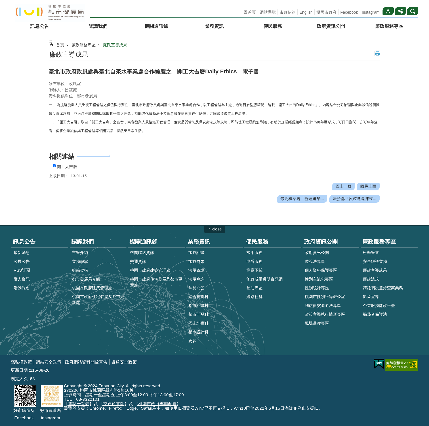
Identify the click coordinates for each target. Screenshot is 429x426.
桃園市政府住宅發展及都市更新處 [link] (98, 299)
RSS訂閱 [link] (22, 270)
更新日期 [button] (19, 370)
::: (1, 6)
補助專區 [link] (254, 288)
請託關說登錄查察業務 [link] (383, 288)
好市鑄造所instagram (50, 414)
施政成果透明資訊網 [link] (264, 279)
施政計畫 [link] (196, 252)
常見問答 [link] (196, 288)
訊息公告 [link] (39, 26)
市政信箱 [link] (288, 12)
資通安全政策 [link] (124, 362)
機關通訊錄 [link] (156, 26)
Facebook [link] (349, 12)
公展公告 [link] (22, 261)
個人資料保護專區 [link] (321, 270)
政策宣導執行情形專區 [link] (325, 314)
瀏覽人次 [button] (19, 378)
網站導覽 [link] (268, 12)
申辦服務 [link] (254, 261)
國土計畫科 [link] (198, 323)
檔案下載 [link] (254, 270)
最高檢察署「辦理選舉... (302, 198)
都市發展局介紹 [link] (86, 279)
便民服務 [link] (272, 26)
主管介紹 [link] (80, 252)
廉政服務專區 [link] (389, 26)
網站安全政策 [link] (48, 362)
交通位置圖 (113, 403)
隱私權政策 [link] (21, 362)
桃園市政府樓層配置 (157, 403)
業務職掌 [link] (80, 261)
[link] (379, 364)
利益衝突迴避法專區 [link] (323, 305)
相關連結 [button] (62, 156)
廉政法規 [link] (371, 279)
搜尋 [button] (412, 11)
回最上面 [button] (368, 186)
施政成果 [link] (196, 261)
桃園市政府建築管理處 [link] (92, 288)
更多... (194, 341)
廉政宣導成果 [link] (115, 45)
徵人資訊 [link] (22, 279)
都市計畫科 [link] (198, 305)
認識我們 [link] (98, 26)
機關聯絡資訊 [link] (142, 252)
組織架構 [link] (80, 270)
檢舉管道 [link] (371, 252)
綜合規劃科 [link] (198, 296)
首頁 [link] (60, 45)
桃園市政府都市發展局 (50, 13)
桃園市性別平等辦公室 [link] (325, 296)
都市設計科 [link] (198, 332)
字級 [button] (388, 11)
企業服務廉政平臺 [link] (379, 305)
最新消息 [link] (22, 252)
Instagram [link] (371, 12)
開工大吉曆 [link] (67, 166)
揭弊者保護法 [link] (375, 314)
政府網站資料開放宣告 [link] (86, 362)
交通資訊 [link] (138, 261)
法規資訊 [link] (196, 270)
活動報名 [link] (22, 288)
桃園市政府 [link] (326, 12)
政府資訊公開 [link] (331, 26)
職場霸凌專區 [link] (317, 323)
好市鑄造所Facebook (24, 414)
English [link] (306, 12)
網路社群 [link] (254, 296)
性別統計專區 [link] (317, 288)
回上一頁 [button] (343, 186)
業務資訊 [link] (214, 26)
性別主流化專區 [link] (319, 279)
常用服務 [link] (254, 252)
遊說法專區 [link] (315, 261)
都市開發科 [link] (198, 314)
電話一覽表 (78, 403)
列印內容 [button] (377, 53)
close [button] (217, 229)
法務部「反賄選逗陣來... (354, 198)
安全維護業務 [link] (375, 261)
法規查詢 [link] (196, 279)
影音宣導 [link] (371, 296)
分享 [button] (400, 11)
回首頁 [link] (250, 12)
